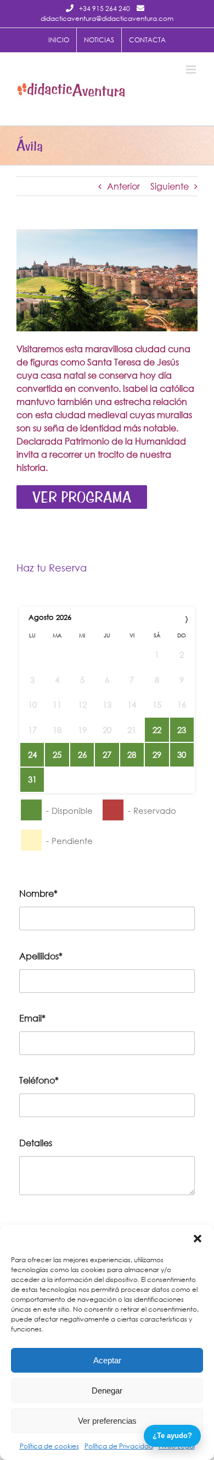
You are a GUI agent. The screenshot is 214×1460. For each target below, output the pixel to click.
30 (181, 754)
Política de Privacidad (119, 1446)
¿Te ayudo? (172, 1435)
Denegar (107, 1390)
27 (107, 754)
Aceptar (107, 1360)
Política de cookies (49, 1446)
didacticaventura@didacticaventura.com (107, 18)
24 (32, 754)
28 (131, 754)
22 (157, 729)
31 (32, 779)
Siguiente (169, 186)
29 (157, 754)
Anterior (123, 186)
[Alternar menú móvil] (192, 69)
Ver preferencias (107, 1420)
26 (82, 754)
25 (57, 754)
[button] (197, 1238)
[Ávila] (107, 233)
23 (181, 729)
